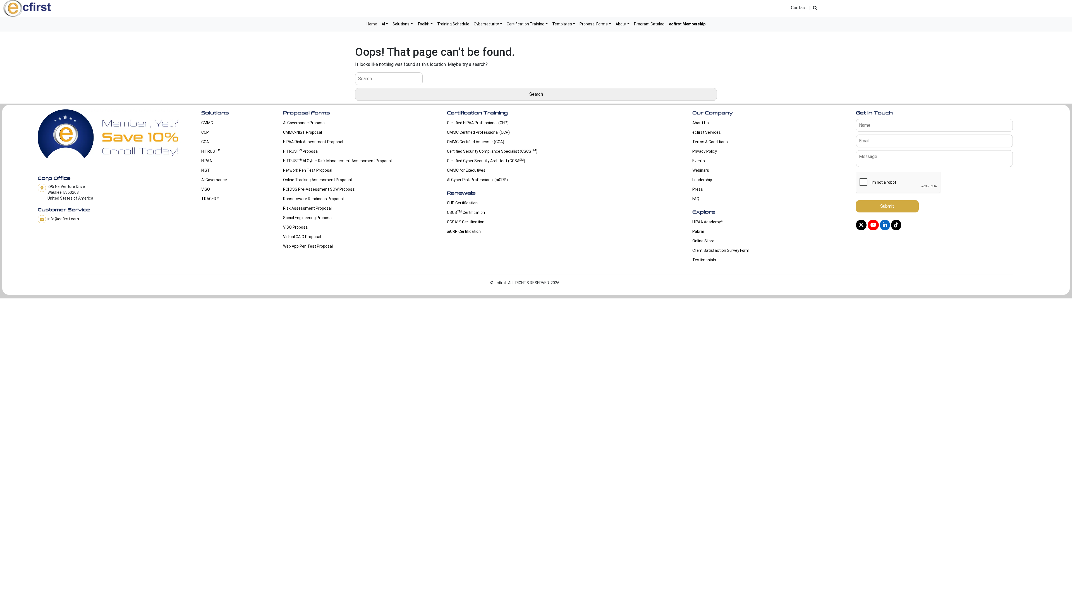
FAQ (695, 199)
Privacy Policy (704, 151)
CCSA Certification (465, 221)
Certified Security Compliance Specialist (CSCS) (492, 151)
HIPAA (206, 161)
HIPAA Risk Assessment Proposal (313, 142)
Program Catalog (649, 24)
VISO (205, 189)
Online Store (703, 241)
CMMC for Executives (466, 170)
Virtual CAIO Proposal (302, 236)
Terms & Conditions (710, 142)
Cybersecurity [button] (486, 24)
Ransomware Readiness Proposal (313, 199)
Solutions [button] (401, 24)
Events (698, 161)
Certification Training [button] (525, 24)
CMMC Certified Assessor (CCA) (475, 142)
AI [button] (383, 24)
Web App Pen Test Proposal (308, 246)
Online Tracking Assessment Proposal (317, 180)
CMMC (207, 123)
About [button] (621, 24)
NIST (205, 170)
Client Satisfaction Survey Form (720, 250)
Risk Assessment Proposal (307, 208)
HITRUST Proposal (301, 151)
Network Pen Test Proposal (307, 170)
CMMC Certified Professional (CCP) (478, 132)
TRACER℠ (210, 199)
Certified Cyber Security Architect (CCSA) (486, 160)
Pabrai (698, 231)
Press (697, 189)
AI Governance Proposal (304, 123)
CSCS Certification (466, 212)
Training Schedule (453, 24)
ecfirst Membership (687, 24)
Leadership (702, 180)
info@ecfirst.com (63, 219)
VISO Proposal (295, 227)
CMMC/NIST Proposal (302, 132)
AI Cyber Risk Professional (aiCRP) (477, 180)
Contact (799, 7)
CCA (205, 142)
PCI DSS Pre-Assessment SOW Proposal (319, 189)
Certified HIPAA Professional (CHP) (478, 123)
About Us (700, 123)
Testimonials (704, 260)
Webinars (700, 170)
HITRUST (210, 151)
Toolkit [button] (423, 24)
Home (372, 24)
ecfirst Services (706, 132)
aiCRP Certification (464, 231)
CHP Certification (462, 203)
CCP (205, 132)
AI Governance (214, 180)
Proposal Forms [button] (594, 24)
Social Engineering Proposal (307, 218)
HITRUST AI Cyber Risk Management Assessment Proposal (337, 160)
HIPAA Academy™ (707, 222)
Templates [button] (562, 24)
